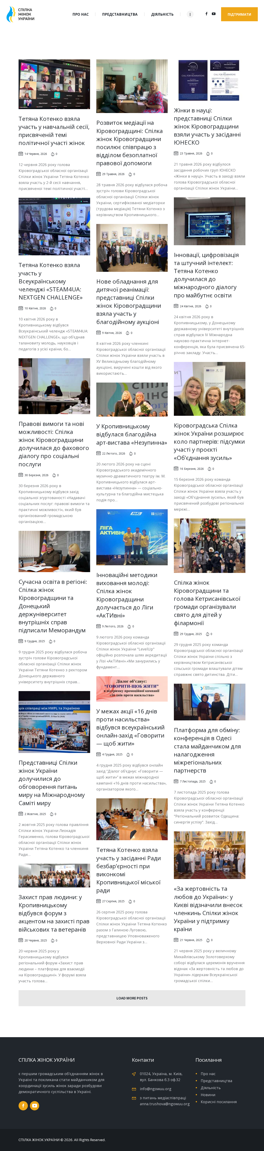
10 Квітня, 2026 (35, 308)
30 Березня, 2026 (36, 475)
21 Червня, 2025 (191, 940)
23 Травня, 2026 (191, 153)
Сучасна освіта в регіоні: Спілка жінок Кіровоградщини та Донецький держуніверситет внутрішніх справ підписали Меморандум (53, 606)
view (54, 84)
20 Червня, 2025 (36, 940)
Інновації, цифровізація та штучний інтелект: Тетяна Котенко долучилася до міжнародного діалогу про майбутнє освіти (206, 275)
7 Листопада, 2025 (193, 781)
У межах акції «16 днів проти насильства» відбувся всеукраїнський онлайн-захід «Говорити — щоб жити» (130, 727)
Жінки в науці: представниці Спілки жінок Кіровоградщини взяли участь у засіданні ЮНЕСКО (207, 126)
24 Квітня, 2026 (190, 306)
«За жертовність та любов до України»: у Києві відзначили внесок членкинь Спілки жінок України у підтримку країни (208, 909)
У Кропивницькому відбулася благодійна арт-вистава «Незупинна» (131, 434)
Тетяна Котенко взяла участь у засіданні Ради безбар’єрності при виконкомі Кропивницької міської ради (128, 870)
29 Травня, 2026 (113, 174)
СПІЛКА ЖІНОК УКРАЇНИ (39, 1140)
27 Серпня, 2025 (113, 901)
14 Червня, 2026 (36, 154)
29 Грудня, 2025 (191, 634)
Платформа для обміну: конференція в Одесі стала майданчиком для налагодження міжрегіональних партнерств (207, 750)
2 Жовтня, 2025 (35, 814)
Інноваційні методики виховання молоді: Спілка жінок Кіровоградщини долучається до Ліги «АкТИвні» (126, 595)
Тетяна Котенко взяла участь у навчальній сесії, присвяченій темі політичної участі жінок (54, 131)
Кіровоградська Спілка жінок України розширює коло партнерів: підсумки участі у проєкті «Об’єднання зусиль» (209, 441)
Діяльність (211, 1087)
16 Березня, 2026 (192, 469)
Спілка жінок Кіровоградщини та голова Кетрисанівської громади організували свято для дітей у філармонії (207, 602)
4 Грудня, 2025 (112, 754)
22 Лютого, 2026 (113, 453)
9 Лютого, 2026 (113, 626)
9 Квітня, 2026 (112, 333)
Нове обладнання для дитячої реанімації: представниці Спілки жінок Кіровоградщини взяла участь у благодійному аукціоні (128, 301)
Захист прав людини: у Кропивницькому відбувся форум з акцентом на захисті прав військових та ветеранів (54, 913)
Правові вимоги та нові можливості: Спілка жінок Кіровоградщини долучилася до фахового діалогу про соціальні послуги (54, 444)
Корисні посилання (219, 1101)
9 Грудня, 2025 (35, 641)
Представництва (216, 1080)
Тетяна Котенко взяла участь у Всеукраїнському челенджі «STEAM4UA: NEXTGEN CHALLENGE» (51, 281)
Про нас (208, 1073)
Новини (208, 1094)
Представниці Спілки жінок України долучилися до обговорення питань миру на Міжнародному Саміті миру (52, 783)
